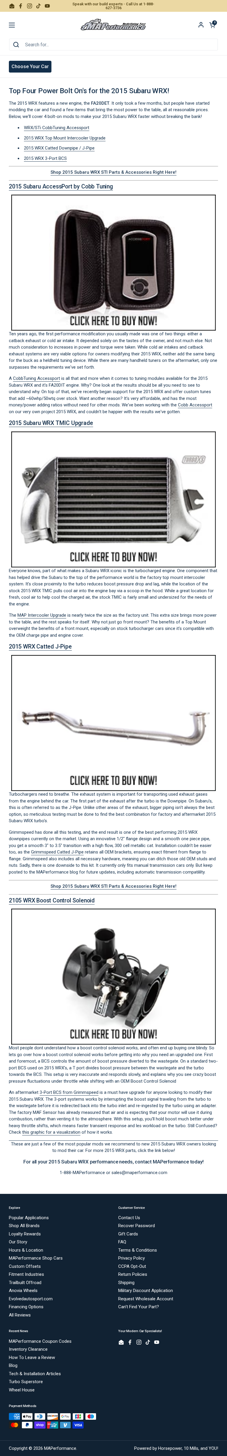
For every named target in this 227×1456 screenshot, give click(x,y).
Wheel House (22, 1390)
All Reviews (20, 1315)
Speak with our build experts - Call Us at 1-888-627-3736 (113, 6)
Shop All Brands (24, 1225)
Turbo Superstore (26, 1381)
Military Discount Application (145, 1290)
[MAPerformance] (113, 25)
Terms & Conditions (137, 1250)
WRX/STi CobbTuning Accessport (56, 127)
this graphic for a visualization (51, 1132)
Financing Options (26, 1306)
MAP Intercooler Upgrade (41, 615)
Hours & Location (26, 1250)
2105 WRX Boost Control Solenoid (52, 900)
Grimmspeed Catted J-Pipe (57, 852)
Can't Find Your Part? (138, 1306)
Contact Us (129, 1217)
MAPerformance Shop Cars (36, 1258)
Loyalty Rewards (25, 1234)
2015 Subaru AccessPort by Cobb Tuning (61, 186)
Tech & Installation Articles (35, 1373)
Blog (13, 1365)
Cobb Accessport (195, 405)
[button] (212, 25)
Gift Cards (128, 1234)
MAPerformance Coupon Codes (40, 1341)
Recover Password (136, 1225)
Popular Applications (29, 1217)
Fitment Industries (26, 1274)
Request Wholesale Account (145, 1298)
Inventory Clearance (28, 1349)
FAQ (122, 1242)
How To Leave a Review (32, 1357)
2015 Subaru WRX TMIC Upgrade (51, 423)
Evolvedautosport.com (31, 1298)
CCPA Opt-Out (132, 1266)
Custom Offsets (25, 1266)
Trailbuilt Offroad (25, 1282)
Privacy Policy (131, 1258)
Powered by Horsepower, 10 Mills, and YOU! (176, 1448)
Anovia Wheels (23, 1290)
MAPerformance (60, 1448)
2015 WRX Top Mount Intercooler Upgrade (65, 138)
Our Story (18, 1242)
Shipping (126, 1282)
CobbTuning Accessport (36, 378)
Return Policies (132, 1274)
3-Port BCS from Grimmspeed (69, 1092)
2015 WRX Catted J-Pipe (40, 646)
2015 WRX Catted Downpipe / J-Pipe (59, 148)
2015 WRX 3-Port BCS (45, 158)
